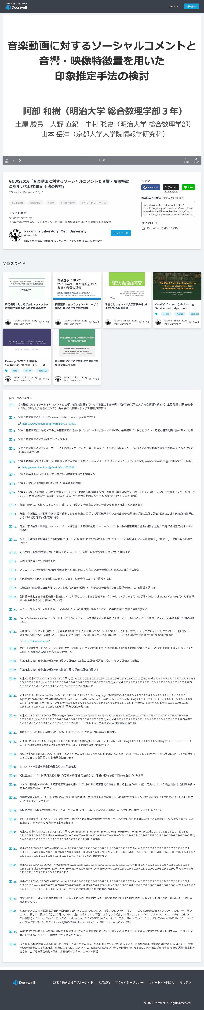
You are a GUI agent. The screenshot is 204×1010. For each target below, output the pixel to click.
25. (15, 670)
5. (14, 449)
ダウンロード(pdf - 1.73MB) (162, 228)
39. (15, 849)
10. (15, 505)
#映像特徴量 (68, 203)
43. (15, 911)
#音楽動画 (17, 203)
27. (15, 695)
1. (14, 405)
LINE (190, 187)
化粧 (15, 370)
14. (15, 552)
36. (15, 810)
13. (15, 540)
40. (15, 865)
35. (15, 798)
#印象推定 (35, 203)
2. (14, 418)
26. (15, 679)
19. (15, 597)
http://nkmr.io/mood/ (37, 641)
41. (15, 882)
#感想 (51, 203)
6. (14, 461)
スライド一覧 (120, 233)
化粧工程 (43, 370)
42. (15, 898)
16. (15, 570)
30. (15, 741)
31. (15, 754)
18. (15, 588)
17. (15, 579)
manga (180, 313)
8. (14, 483)
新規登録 (191, 6)
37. (15, 819)
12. (15, 527)
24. (15, 661)
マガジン (185, 982)
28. (15, 716)
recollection (196, 313)
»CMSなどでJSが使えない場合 (168, 198)
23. (15, 648)
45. (15, 944)
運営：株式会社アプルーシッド (73, 982)
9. (14, 492)
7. (14, 474)
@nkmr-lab (30, 235)
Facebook (153, 187)
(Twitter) (172, 187)
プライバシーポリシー (129, 982)
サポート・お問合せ (162, 982)
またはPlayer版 (171, 191)
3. (14, 431)
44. (15, 931)
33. (15, 776)
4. (14, 440)
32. (15, 767)
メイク (28, 370)
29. (15, 732)
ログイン (173, 6)
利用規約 (104, 982)
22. (15, 631)
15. (15, 561)
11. (15, 514)
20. (15, 610)
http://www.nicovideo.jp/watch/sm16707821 (49, 423)
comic (166, 313)
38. (15, 832)
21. (15, 619)
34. (15, 785)
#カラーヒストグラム (94, 203)
